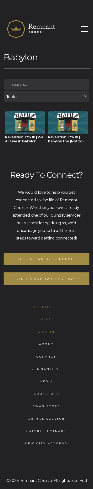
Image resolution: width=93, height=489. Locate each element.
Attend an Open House (46, 259)
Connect (46, 356)
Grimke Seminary (46, 431)
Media (46, 381)
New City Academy (46, 443)
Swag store (47, 406)
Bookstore (46, 393)
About (46, 344)
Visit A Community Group (46, 278)
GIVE (46, 319)
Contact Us (46, 307)
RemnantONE (46, 369)
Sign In (46, 331)
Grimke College (46, 418)
